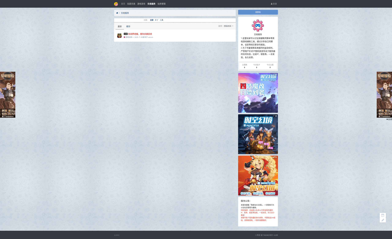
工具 (161, 20)
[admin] (119, 36)
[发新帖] (383, 220)
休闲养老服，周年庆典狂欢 (140, 34)
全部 (151, 20)
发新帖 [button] (258, 12)
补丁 (156, 20)
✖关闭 (389, 119)
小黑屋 (257, 235)
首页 (123, 3)
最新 (120, 26)
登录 (274, 3)
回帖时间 (228, 26)
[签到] (383, 215)
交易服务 (125, 13)
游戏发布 (128, 37)
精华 (128, 26)
